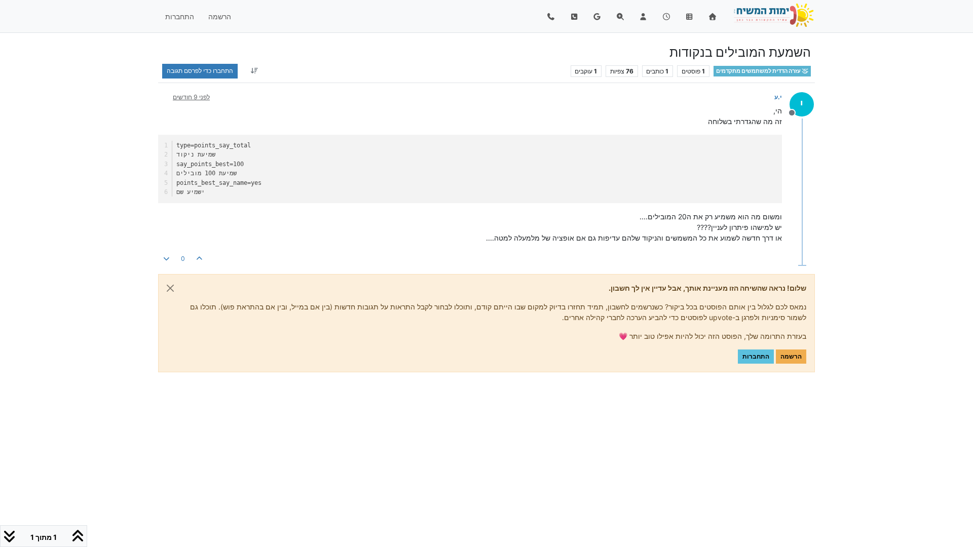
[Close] (170, 288)
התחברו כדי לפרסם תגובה (200, 70)
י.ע (778, 97)
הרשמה (791, 356)
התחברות (755, 356)
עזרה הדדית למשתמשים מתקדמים (759, 71)
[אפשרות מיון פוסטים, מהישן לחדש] (254, 71)
